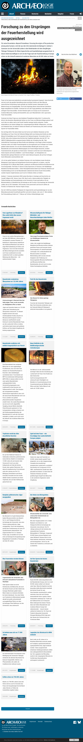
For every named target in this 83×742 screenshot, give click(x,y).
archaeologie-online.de (7, 18)
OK (74, 740)
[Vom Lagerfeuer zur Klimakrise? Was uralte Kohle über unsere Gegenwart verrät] (13, 227)
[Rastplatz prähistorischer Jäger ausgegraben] (13, 506)
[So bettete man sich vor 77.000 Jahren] (13, 644)
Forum (72, 14)
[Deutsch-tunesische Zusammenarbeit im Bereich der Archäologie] (58, 54)
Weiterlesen (21, 272)
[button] (63, 98)
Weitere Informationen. (49, 740)
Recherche (35, 14)
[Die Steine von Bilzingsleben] (41, 504)
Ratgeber (60, 14)
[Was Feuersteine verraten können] (13, 568)
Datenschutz (48, 721)
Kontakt (40, 721)
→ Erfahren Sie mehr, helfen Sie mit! (12, 731)
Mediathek (48, 14)
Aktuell (11, 14)
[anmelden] (81, 14)
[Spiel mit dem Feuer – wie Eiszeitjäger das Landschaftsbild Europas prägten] (41, 447)
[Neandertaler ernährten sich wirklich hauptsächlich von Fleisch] (13, 355)
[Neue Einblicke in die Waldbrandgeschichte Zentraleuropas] (41, 357)
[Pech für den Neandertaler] (41, 288)
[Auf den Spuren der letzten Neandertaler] (41, 570)
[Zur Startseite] (27, 6)
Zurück (28, 708)
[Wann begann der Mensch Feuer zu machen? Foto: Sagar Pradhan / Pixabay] (27, 76)
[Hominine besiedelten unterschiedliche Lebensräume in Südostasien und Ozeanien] (81, 54)
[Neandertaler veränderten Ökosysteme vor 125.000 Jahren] (13, 291)
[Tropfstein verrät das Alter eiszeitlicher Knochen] (13, 445)
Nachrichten (25, 18)
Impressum (33, 721)
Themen (22, 14)
